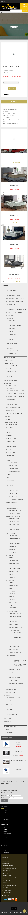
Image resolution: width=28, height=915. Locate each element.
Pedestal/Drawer (15, 677)
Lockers (12, 541)
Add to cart (12, 88)
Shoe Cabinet (8, 718)
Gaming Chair (14, 571)
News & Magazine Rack (17, 627)
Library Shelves (15, 538)
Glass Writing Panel (20, 635)
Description (14, 101)
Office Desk (10, 580)
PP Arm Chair (8, 704)
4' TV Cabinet (14, 488)
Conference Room (12, 508)
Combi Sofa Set (14, 465)
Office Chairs (11, 555)
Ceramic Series (11, 385)
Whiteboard (17, 637)
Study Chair (10, 480)
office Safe (13, 672)
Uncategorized (8, 732)
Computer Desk (15, 521)
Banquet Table (14, 518)
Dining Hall (7, 383)
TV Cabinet (10, 485)
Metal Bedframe (12, 343)
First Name (3, 795)
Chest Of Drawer (12, 438)
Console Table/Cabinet (14, 444)
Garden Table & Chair (13, 697)
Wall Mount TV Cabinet (17, 499)
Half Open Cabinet (15, 669)
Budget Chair (14, 560)
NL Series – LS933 (14, 215)
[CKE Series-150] (6, 753)
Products (10, 29)
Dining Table (7, 416)
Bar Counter (11, 430)
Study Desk (10, 483)
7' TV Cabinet (14, 496)
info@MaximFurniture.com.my (9, 895)
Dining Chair (10, 388)
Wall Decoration (12, 502)
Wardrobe (10, 348)
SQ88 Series (13, 605)
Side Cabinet (14, 680)
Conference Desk (15, 510)
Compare (17, 89)
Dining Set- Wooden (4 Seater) (15, 390)
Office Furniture (9, 506)
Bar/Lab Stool (14, 557)
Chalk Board (17, 632)
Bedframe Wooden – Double (15, 298)
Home (6, 29)
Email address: (4, 797)
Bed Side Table (11, 290)
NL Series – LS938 (14, 155)
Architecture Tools (16, 613)
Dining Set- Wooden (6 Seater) (15, 393)
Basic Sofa (13, 644)
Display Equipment (15, 616)
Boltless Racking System (17, 658)
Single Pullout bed (10, 726)
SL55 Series (13, 602)
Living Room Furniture (11, 422)
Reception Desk (11, 689)
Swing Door (13, 353)
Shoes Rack (10, 455)
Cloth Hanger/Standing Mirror (16, 309)
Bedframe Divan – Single (14, 293)
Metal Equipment (12, 533)
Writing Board (14, 630)
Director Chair (14, 563)
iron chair (7, 419)
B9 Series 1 (18, 742)
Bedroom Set (11, 304)
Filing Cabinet (14, 535)
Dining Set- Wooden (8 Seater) (15, 396)
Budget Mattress (15, 325)
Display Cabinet (11, 446)
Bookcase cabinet (9, 357)
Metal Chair (10, 374)
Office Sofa (10, 642)
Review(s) (11, 70)
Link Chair (13, 574)
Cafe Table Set (11, 371)
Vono (11, 339)
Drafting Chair (14, 566)
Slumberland (14, 337)
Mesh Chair (13, 577)
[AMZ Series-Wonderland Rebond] (6, 762)
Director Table (14, 585)
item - (24, 6)
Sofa (8, 460)
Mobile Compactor (15, 543)
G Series (12, 591)
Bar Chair (10, 427)
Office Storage (11, 655)
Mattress (10, 318)
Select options (16, 162)
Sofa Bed (9, 474)
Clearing (10, 709)
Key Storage (14, 624)
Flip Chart (13, 621)
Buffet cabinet (8, 360)
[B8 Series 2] (6, 771)
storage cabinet (9, 729)
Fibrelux (13, 331)
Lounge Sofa (14, 649)
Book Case (10, 435)
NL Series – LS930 (14, 244)
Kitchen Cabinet (12, 404)
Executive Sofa (14, 646)
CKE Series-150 (18, 751)
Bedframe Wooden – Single (15, 301)
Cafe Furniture (9, 363)
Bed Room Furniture (10, 288)
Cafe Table (10, 368)
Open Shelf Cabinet (16, 675)
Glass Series (11, 399)
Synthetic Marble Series (14, 413)
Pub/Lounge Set (11, 410)
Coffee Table (11, 441)
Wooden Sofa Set (15, 471)
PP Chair (9, 376)
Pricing (4, 79)
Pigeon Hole (14, 546)
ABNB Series (13, 462)
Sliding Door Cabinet (16, 683)
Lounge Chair (11, 452)
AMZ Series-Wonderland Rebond (18, 760)
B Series (12, 582)
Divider (9, 449)
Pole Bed (9, 346)
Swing (9, 700)
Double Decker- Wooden (14, 312)
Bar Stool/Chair (12, 365)
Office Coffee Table (16, 652)
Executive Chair (15, 568)
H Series (12, 593)
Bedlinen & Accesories (17, 323)
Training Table (14, 529)
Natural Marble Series (14, 407)
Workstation (11, 692)
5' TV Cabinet (14, 490)
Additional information (14, 105)
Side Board (7, 721)
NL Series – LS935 (14, 185)
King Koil (12, 334)
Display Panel (14, 619)
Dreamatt (13, 328)
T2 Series (13, 607)
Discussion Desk (15, 513)
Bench (9, 432)
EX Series (13, 588)
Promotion (7, 707)
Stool (9, 477)
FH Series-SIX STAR (14, 274)
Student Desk (14, 524)
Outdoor (7, 695)
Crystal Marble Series (11, 380)
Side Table (10, 458)
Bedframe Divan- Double (14, 295)
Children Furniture (13, 307)
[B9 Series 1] (6, 744)
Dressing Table (11, 315)
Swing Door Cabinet (16, 686)
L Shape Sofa (14, 468)
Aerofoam (13, 320)
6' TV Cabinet (14, 493)
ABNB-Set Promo (12, 424)
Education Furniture (13, 516)
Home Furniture (12, 712)
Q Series (12, 599)
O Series (12, 596)
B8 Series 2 (18, 769)
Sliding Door (14, 350)
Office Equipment (12, 611)
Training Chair (14, 527)
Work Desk (13, 552)
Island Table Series (13, 402)
